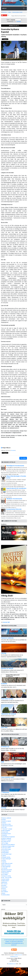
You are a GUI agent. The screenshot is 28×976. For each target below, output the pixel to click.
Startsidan (5, 12)
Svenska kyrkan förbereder (14, 509)
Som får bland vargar (6, 854)
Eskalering (4, 835)
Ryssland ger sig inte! (7, 869)
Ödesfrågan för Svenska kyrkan (15, 465)
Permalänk (13, 450)
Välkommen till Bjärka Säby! (8, 846)
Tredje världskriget (6, 866)
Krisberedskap (5, 852)
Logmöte (4, 855)
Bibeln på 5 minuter (6, 865)
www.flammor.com (14, 956)
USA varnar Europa (6, 849)
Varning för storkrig (6, 876)
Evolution (4, 683)
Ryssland (4, 885)
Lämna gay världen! (6, 847)
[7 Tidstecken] (14, 787)
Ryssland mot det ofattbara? (8, 844)
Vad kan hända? (5, 879)
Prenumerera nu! (17, 943)
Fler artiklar (23, 458)
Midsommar (4, 882)
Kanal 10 (8, 941)
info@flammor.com (18, 954)
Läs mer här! (6, 622)
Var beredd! (4, 868)
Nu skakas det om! (6, 841)
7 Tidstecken (5, 792)
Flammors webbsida (7, 638)
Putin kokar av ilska (7, 699)
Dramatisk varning (6, 857)
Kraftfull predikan (6, 894)
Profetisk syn (5, 746)
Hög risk (4, 888)
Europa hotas (5, 832)
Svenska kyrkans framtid (17, 12)
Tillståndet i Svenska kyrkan (14, 498)
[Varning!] (14, 802)
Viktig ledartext (5, 872)
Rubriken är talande (7, 668)
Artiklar (9, 12)
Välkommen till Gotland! (8, 714)
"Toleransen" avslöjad (7, 829)
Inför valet (4, 727)
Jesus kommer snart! (7, 777)
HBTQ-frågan (5, 843)
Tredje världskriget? (6, 858)
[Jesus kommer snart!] (14, 772)
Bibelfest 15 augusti (6, 839)
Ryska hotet (4, 887)
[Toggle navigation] (24, 8)
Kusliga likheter (5, 851)
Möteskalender (18, 939)
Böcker (14, 941)
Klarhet (3, 893)
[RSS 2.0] (14, 949)
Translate (18, 21)
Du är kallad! (5, 874)
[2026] (14, 756)
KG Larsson (4, 883)
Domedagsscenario (6, 833)
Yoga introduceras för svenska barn (16, 488)
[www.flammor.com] (14, 3)
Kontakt (14, 945)
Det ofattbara (5, 891)
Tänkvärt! (4, 861)
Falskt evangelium (6, 830)
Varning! (3, 653)
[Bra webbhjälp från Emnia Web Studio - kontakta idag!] (14, 923)
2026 (2, 762)
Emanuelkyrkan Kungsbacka (8, 836)
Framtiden (4, 890)
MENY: (4, 8)
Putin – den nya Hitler (7, 877)
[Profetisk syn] (14, 741)
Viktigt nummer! (5, 880)
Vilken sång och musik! (7, 863)
